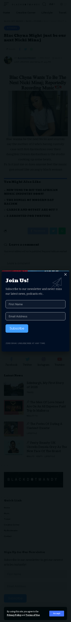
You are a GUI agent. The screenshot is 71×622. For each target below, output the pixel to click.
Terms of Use (33, 615)
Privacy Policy (14, 615)
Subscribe (17, 328)
